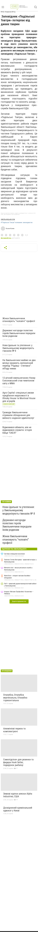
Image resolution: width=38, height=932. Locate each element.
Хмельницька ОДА (8, 219)
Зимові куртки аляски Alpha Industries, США (17, 795)
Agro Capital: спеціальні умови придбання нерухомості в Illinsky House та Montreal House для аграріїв (18, 397)
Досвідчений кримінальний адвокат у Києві (17, 809)
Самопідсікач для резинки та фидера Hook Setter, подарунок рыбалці (18, 762)
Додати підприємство (19, 601)
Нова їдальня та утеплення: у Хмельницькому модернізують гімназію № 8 (18, 348)
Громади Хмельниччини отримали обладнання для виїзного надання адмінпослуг (18, 415)
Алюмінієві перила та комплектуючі (14, 730)
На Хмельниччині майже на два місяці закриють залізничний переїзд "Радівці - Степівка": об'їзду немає (19, 364)
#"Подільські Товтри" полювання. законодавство (17, 222)
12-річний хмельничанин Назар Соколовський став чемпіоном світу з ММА (18, 380)
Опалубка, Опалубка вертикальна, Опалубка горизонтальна (15, 697)
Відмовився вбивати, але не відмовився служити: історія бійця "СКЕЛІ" (17, 430)
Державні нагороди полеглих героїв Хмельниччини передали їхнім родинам (18, 333)
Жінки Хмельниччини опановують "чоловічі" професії (18, 320)
